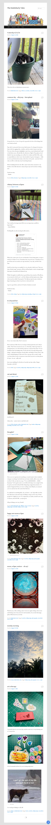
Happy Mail (13, 26)
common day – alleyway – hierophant (19, 97)
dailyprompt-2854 (30, 367)
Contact (22, 26)
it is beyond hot (12, 301)
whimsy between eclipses (15, 184)
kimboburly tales (14, 90)
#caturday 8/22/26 (13, 33)
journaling (29, 294)
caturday (27, 90)
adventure (15, 177)
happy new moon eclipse (15, 513)
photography (37, 558)
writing (14, 294)
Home (9, 26)
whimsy (19, 507)
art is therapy (11, 686)
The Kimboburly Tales (16, 8)
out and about (12, 374)
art (20, 294)
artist (27, 811)
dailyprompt (24, 177)
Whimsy (22, 505)
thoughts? (10, 432)
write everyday (28, 505)
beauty (12, 679)
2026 (23, 90)
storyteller (32, 90)
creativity (19, 367)
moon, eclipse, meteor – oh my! (17, 566)
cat (24, 90)
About (18, 26)
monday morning (13, 626)
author (19, 424)
